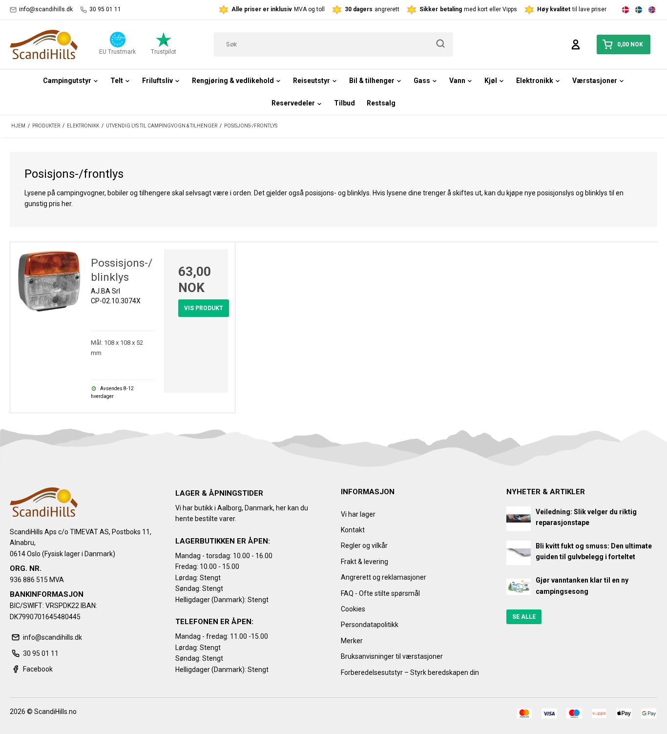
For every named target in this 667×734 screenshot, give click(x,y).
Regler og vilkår (364, 545)
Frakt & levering (364, 562)
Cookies (353, 609)
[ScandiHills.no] (44, 44)
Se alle (524, 616)
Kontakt (353, 530)
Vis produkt (203, 308)
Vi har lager (358, 514)
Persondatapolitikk (369, 625)
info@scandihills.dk (46, 9)
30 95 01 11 (105, 9)
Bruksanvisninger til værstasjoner (392, 656)
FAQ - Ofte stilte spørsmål (380, 593)
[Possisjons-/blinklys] (49, 281)
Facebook (38, 669)
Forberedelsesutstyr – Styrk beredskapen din (410, 672)
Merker (352, 641)
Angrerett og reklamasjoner (383, 577)
